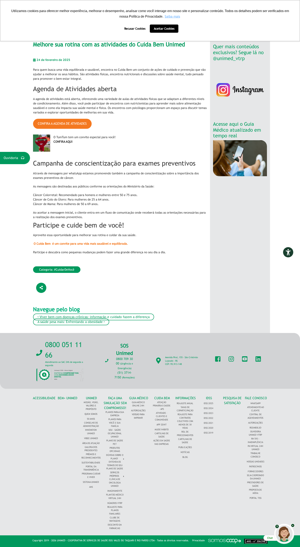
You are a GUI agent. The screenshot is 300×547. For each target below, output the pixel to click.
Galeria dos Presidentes (90, 449)
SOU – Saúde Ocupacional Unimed (115, 433)
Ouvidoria (12, 158)
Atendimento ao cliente (255, 409)
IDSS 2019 (208, 433)
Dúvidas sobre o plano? (114, 457)
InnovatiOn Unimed (91, 432)
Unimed (91, 398)
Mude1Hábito (162, 429)
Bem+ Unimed (67, 398)
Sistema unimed (91, 482)
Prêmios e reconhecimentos (91, 456)
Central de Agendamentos (255, 416)
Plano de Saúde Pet (114, 442)
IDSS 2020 (208, 428)
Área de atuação (91, 443)
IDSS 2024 (208, 408)
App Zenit (162, 424)
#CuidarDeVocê (64, 269)
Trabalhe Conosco (255, 455)
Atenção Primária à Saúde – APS (161, 405)
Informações (185, 398)
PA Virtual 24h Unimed (255, 448)
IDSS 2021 (208, 423)
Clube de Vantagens (114, 519)
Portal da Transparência (91, 468)
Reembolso (255, 427)
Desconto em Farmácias (115, 526)
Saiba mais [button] (172, 16)
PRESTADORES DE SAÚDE (255, 484)
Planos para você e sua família (114, 422)
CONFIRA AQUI (62, 141)
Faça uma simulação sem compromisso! (115, 403)
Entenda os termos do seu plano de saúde (114, 465)
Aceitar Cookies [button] (164, 28)
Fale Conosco (256, 398)
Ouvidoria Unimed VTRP (255, 433)
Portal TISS (255, 498)
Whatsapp (255, 403)
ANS (91, 487)
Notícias (185, 452)
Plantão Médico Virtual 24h (114, 496)
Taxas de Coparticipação (185, 409)
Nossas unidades (255, 461)
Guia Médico (138, 398)
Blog (185, 457)
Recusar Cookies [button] (135, 28)
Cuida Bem (162, 398)
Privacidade (198, 540)
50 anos (91, 419)
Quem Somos (90, 414)
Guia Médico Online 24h (138, 404)
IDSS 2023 (208, 413)
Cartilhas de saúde (185, 441)
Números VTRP (114, 503)
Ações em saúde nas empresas (161, 442)
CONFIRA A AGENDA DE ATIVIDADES (62, 124)
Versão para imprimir (138, 416)
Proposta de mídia (255, 491)
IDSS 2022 (208, 418)
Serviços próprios (114, 474)
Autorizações (138, 410)
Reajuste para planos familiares (114, 510)
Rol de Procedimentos (185, 433)
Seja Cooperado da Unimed (255, 477)
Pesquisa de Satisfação (232, 400)
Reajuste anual (185, 403)
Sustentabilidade (91, 462)
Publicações (185, 447)
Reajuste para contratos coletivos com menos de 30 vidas (185, 421)
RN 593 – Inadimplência (255, 440)
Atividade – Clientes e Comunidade (161, 416)
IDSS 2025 (208, 403)
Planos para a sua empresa (115, 414)
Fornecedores (255, 471)
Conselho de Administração (91, 424)
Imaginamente (114, 491)
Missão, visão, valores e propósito (91, 405)
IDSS (209, 398)
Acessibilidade (44, 398)
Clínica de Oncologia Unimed (115, 482)
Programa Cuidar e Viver (91, 475)
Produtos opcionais (115, 450)
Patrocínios (255, 466)
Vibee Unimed (91, 438)
